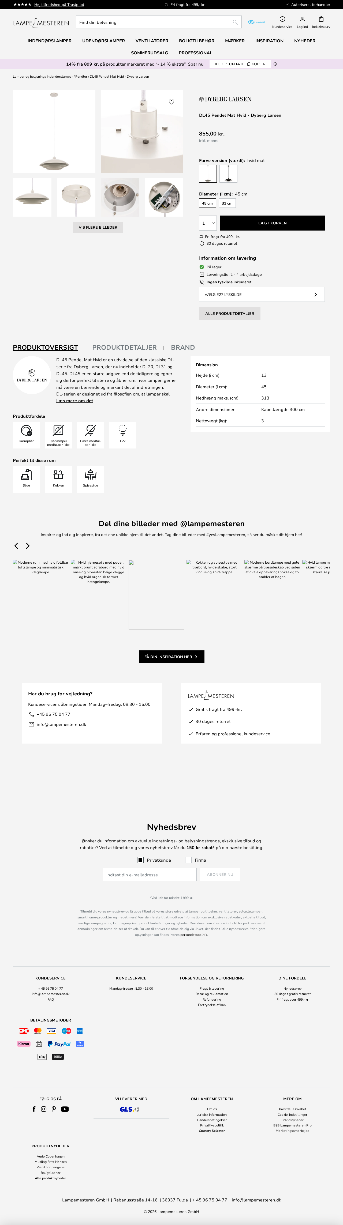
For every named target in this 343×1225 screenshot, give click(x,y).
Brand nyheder (292, 1120)
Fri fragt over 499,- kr (292, 999)
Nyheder (304, 41)
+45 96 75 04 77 (53, 714)
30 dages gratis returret (292, 994)
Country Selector (212, 1130)
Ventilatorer (152, 41)
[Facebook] (34, 1109)
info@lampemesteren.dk (61, 724)
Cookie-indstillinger (292, 1114)
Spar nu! (196, 64)
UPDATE (240, 63)
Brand (183, 347)
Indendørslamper (60, 76)
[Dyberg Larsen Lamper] (226, 99)
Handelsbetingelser (212, 1120)
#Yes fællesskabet (292, 1109)
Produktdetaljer (124, 347)
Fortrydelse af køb (212, 1004)
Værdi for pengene (51, 1167)
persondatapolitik (193, 934)
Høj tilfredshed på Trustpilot (59, 4)
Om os (212, 1109)
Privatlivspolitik (212, 1125)
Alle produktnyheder (50, 1178)
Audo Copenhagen (51, 1156)
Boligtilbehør (51, 1172)
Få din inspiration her (168, 656)
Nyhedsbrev (292, 988)
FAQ (50, 999)
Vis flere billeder (98, 227)
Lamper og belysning (28, 76)
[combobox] (158, 22)
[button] (32, 197)
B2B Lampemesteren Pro (292, 1125)
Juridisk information (212, 1114)
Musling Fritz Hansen (51, 1161)
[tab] (49, 347)
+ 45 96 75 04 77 (50, 988)
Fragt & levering (212, 988)
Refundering (212, 999)
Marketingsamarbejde (292, 1130)
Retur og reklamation (212, 994)
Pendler (81, 76)
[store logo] (41, 22)
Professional (195, 53)
